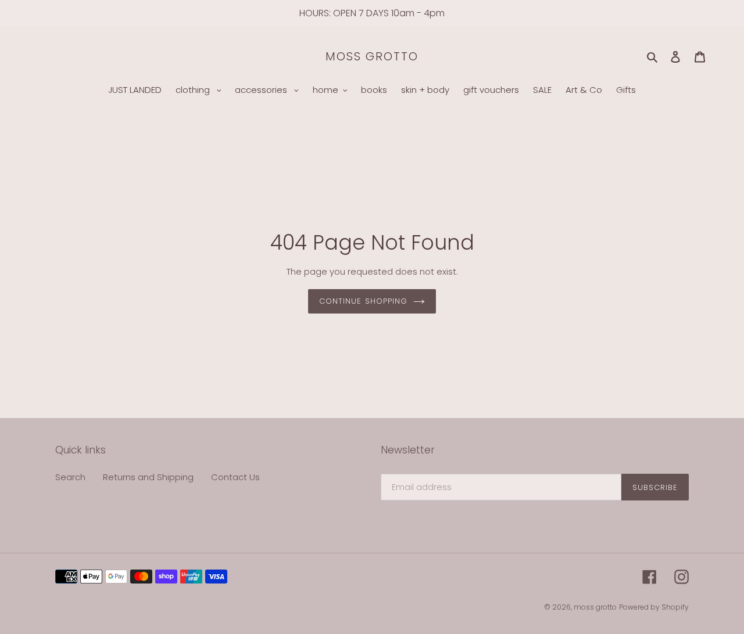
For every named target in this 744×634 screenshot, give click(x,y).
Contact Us (235, 477)
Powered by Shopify (654, 607)
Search (70, 477)
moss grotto (372, 56)
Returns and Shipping (148, 477)
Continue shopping (363, 301)
